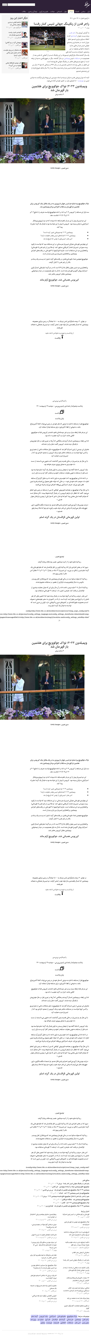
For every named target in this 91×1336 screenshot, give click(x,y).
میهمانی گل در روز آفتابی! (13, 42)
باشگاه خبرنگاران (67, 1199)
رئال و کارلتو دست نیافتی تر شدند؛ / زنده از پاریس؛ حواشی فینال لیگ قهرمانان (76, 1269)
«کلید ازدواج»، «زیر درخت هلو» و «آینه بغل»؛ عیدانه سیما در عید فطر (77, 1243)
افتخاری (63, 1322)
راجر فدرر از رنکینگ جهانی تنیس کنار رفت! (76, 1183)
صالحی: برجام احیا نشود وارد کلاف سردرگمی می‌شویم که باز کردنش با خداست (76, 1289)
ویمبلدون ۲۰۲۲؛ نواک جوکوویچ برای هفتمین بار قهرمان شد (71, 1190)
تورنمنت (80, 80)
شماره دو (40, 1319)
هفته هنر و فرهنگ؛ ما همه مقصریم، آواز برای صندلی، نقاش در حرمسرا (43, 1256)
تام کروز (47, 1319)
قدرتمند (56, 1322)
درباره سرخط (44, 1334)
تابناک (61, 1193)
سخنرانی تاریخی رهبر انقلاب (80, 1252)
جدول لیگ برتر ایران (32, 1334)
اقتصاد (77, 11)
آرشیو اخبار (84, 18)
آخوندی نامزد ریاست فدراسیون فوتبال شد (15, 33)
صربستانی (70, 1319)
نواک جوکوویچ (72, 1316)
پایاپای (43, 1322)
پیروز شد (33, 1319)
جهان (65, 11)
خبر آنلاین (55, 1187)
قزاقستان (55, 1319)
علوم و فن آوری (43, 11)
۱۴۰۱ (77, 18)
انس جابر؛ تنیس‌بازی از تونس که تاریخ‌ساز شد (57, 238)
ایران (88, 11)
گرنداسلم (74, 36)
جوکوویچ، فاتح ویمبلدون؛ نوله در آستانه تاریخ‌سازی (74, 1187)
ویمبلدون (67, 58)
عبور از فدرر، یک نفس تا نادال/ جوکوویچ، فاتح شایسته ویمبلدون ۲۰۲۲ (68, 1196)
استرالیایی (52, 1316)
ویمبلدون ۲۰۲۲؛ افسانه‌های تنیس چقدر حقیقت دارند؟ (58, 235)
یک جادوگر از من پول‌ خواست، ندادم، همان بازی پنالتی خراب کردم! (12, 53)
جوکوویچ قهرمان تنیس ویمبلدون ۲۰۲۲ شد (76, 1193)
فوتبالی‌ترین (49, 1206)
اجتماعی (59, 11)
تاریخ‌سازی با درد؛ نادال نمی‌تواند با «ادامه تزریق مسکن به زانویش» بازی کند (76, 1233)
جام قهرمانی (61, 1316)
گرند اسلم (34, 1316)
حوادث (52, 11)
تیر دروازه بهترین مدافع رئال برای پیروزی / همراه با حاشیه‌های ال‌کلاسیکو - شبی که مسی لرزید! (44, 1245)
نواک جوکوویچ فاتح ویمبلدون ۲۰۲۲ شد (77, 1203)
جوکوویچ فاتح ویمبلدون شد (81, 1199)
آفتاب (63, 1203)
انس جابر (78, 1322)
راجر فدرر (72, 32)
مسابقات (77, 58)
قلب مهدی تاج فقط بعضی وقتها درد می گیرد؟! (13, 64)
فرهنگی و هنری (32, 11)
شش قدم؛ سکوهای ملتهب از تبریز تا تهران (44, 1235)
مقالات (24, 11)
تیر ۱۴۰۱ (72, 18)
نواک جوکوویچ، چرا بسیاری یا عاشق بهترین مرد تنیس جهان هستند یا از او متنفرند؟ (44, 1266)
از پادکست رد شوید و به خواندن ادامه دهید (59, 333)
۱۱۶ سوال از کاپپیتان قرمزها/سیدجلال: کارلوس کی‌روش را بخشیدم (77, 1279)
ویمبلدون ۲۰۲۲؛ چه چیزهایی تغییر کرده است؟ (58, 232)
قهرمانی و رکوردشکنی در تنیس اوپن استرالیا (76, 1214)
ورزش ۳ (59, 1183)
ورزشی (71, 11)
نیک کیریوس (43, 1316)
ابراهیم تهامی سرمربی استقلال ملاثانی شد (14, 23)
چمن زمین (85, 1322)
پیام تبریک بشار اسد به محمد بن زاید (78, 1298)
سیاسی (83, 11)
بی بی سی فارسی (47, 1190)
